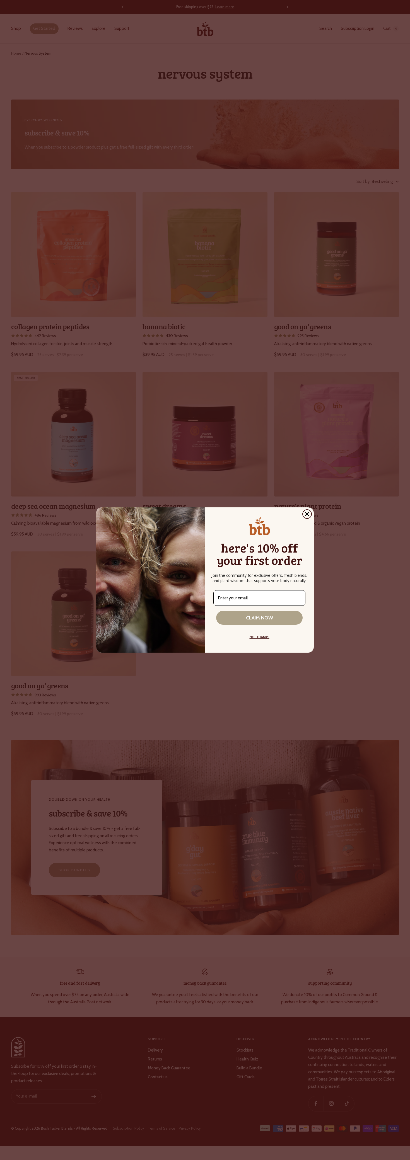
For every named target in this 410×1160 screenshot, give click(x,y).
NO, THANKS (259, 637)
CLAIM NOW (259, 618)
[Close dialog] (307, 514)
